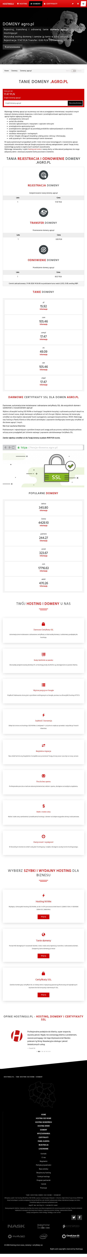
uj (8, 4)
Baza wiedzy (43, 1169)
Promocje (43, 1188)
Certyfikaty (43, 1137)
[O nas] (73, 3)
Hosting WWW (44, 1126)
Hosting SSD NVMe (43, 1118)
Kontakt (43, 1153)
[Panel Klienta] (83, 3)
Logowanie (43, 1149)
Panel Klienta (43, 1141)
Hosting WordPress (43, 1122)
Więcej (43, 916)
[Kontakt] (78, 3)
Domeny (43, 1129)
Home (43, 1114)
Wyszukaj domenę (75, 103)
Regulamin (43, 1161)
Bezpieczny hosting (43, 1172)
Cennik (43, 1184)
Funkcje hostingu (43, 1176)
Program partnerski (44, 1180)
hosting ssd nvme (34, 149)
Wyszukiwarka (13, 47)
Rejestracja (43, 1145)
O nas (44, 1157)
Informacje (43, 309)
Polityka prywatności (43, 1165)
